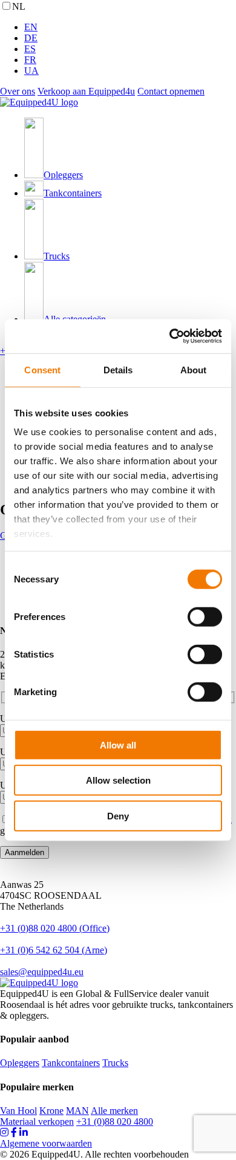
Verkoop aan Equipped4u (86, 91)
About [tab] (193, 369)
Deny (118, 815)
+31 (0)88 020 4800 (114, 1121)
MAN (77, 1110)
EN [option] (31, 27)
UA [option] (31, 70)
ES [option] (30, 49)
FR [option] (30, 60)
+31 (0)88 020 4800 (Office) (55, 928)
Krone (51, 1110)
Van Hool (18, 1110)
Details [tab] (118, 369)
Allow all (118, 744)
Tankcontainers (71, 1063)
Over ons (17, 91)
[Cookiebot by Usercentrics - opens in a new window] (169, 336)
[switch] (205, 616)
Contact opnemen (171, 91)
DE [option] (31, 38)
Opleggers (19, 1063)
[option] (130, 27)
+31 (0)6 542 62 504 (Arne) (53, 950)
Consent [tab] (42, 369)
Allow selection (118, 780)
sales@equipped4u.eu (42, 972)
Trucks (115, 1063)
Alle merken (114, 1110)
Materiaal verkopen (37, 1121)
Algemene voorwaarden (46, 1143)
